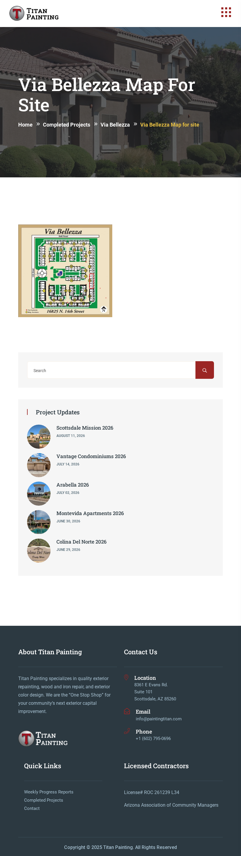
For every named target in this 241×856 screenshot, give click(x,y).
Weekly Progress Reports (48, 792)
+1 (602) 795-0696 (153, 738)
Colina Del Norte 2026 (81, 541)
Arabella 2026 (72, 484)
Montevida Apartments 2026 (90, 513)
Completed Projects (43, 800)
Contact (32, 808)
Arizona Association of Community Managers (171, 805)
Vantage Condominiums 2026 (91, 456)
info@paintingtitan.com (159, 719)
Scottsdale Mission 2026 (84, 427)
